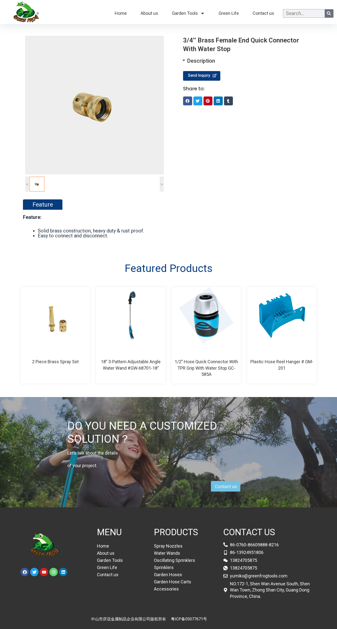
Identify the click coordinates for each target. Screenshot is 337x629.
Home (121, 13)
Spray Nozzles (168, 546)
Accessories (166, 588)
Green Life (229, 13)
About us (149, 13)
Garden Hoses (168, 574)
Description (201, 61)
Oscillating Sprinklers (174, 560)
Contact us (263, 13)
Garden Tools (185, 13)
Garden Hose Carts (172, 581)
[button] (242, 61)
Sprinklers (164, 567)
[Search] (329, 13)
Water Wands (167, 553)
